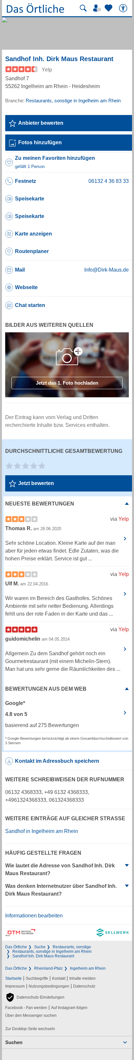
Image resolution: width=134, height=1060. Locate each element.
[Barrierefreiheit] (124, 8)
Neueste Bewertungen (39, 503)
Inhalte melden (82, 978)
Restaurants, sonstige (72, 947)
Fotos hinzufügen (40, 142)
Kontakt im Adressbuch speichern (57, 761)
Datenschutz (84, 986)
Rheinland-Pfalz (48, 968)
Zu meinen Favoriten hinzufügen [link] (55, 162)
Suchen (13, 1042)
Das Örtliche (16, 947)
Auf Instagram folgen (69, 1007)
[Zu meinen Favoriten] (109, 8)
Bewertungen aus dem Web (46, 689)
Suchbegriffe (37, 978)
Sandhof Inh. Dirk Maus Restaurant (43, 956)
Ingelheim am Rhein (88, 968)
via (119, 519)
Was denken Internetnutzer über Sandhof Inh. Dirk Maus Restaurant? (61, 890)
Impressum (15, 986)
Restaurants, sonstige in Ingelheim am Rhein (52, 951)
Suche (40, 947)
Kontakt (58, 978)
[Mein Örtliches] (98, 8)
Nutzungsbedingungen (49, 986)
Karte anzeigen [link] (33, 233)
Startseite (13, 978)
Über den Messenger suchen (31, 1015)
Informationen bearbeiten (34, 915)
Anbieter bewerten (40, 123)
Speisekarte (29, 198)
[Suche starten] (83, 8)
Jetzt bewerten (36, 483)
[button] (34, 997)
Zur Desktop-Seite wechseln (30, 1029)
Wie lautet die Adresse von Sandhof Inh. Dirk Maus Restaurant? (60, 869)
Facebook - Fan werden (26, 1007)
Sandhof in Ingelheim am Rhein (41, 831)
